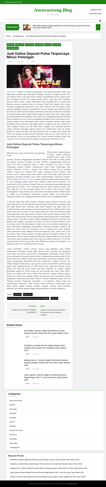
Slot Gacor (13, 434)
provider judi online (26, 179)
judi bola (10, 44)
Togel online (13, 443)
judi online (29, 44)
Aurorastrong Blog (53, 10)
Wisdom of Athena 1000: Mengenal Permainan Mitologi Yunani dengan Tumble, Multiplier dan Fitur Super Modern (48, 477)
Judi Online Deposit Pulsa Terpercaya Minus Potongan (28, 298)
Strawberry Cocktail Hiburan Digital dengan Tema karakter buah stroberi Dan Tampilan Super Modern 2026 (45, 347)
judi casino (20, 44)
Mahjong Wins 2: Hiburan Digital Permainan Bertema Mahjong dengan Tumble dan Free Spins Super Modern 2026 (47, 362)
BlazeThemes (72, 484)
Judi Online (11, 92)
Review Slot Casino (16, 430)
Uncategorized (12, 48)
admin (10, 61)
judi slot (48, 44)
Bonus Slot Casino (16, 400)
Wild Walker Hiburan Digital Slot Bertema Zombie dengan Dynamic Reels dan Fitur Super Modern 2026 (61, 27)
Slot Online (13, 439)
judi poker (39, 44)
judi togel (56, 44)
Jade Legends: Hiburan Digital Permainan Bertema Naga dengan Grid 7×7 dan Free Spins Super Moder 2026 (45, 377)
